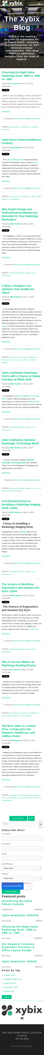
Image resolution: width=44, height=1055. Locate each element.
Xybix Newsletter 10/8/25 (19, 961)
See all (6, 997)
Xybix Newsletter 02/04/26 (20, 915)
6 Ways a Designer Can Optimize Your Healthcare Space (18, 289)
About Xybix (36, 196)
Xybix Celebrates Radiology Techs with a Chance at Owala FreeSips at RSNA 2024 (21, 376)
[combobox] (20, 824)
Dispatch (12, 798)
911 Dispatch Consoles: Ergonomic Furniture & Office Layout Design (18, 947)
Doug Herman (15, 147)
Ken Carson (15, 83)
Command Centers (25, 798)
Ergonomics (15, 127)
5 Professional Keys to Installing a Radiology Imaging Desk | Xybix (21, 504)
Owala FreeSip (33, 402)
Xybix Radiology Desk (14, 160)
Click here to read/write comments (27, 119)
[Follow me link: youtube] (22, 1018)
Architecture (7, 360)
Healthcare (25, 127)
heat (10, 623)
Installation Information (19, 795)
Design (24, 357)
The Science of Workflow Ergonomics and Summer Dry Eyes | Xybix (20, 588)
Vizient (35, 162)
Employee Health (17, 273)
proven (4, 326)
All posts (18, 818)
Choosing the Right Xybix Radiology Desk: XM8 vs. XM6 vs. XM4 (21, 76)
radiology (23, 532)
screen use (33, 629)
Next (31, 818)
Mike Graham (15, 224)
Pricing (5, 798)
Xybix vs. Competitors (11, 199)
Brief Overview (15, 491)
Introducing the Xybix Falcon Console (17, 902)
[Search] (40, 824)
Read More (6, 112)
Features (25, 713)
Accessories (15, 713)
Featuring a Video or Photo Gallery (17, 716)
